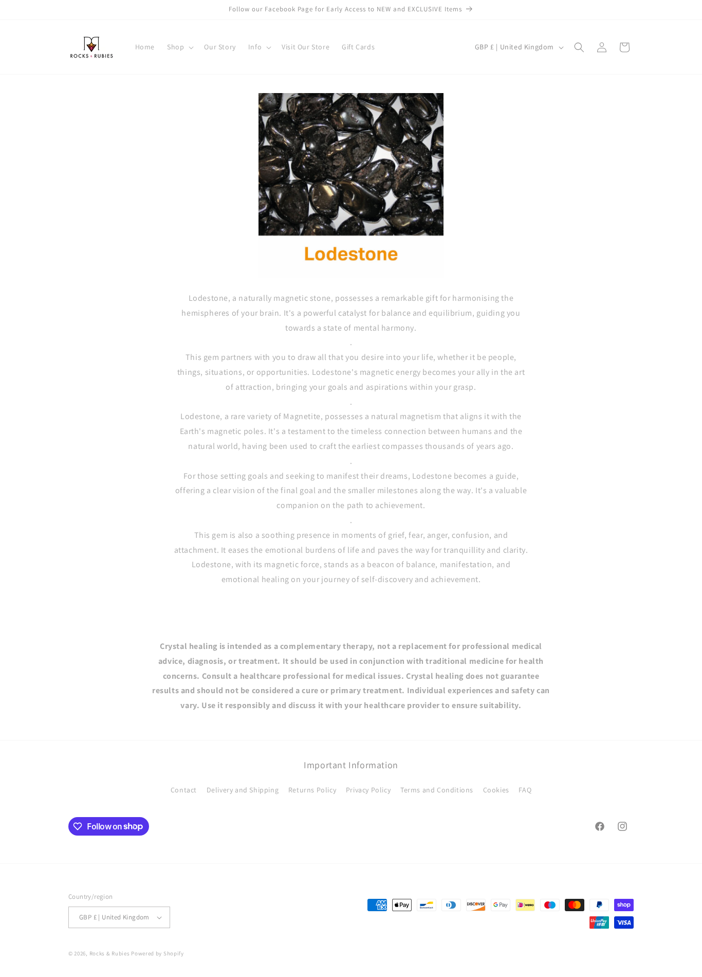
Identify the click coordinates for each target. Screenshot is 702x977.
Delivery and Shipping (243, 789)
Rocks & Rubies (109, 953)
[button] (179, 47)
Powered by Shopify (157, 953)
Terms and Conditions (436, 789)
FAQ (525, 789)
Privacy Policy (368, 789)
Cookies (496, 789)
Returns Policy (312, 789)
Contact (184, 789)
